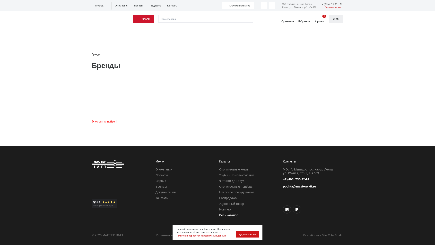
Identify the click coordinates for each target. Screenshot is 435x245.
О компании (121, 5)
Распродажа (228, 198)
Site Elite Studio (332, 235)
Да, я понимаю (247, 234)
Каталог (146, 18)
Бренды (138, 5)
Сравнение (287, 21)
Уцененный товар (231, 204)
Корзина (320, 19)
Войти (336, 18)
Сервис (160, 181)
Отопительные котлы (234, 169)
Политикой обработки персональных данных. (201, 235)
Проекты (161, 175)
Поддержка (155, 5)
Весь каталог (228, 215)
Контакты (172, 5)
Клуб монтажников (239, 5)
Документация (165, 192)
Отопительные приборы (236, 186)
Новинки (225, 209)
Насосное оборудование (236, 192)
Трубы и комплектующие (236, 175)
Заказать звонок (333, 7)
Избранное (304, 21)
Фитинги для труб (231, 181)
